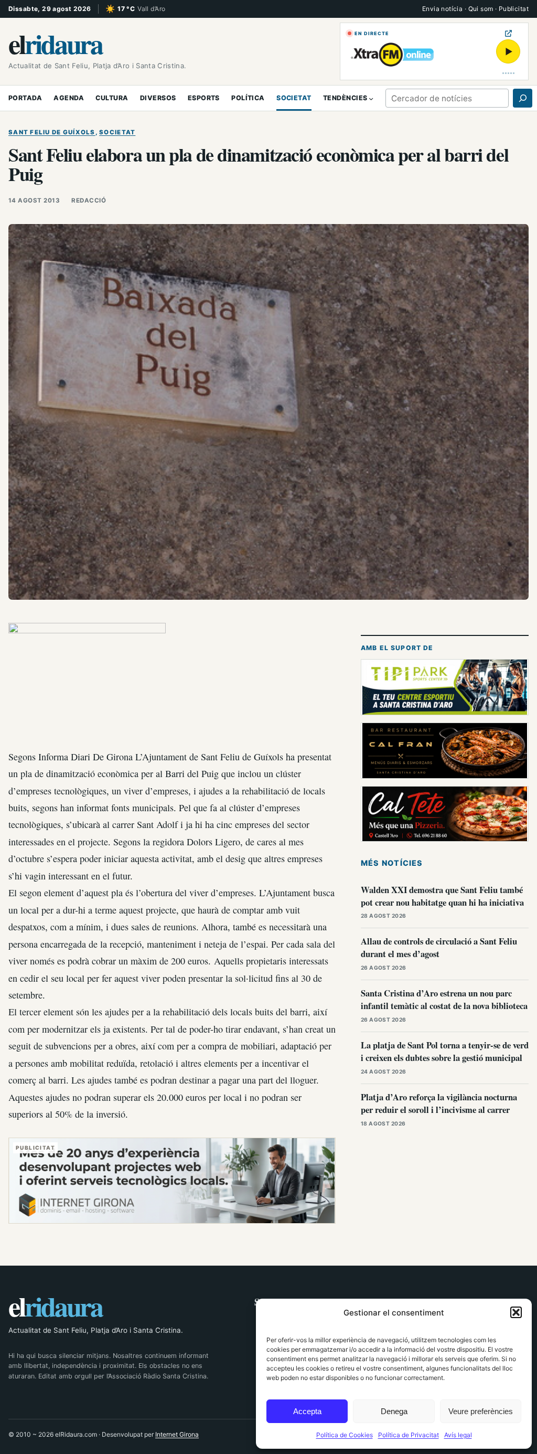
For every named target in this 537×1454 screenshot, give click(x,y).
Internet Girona (177, 1434)
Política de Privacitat (408, 1435)
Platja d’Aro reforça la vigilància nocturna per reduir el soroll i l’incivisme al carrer (439, 1103)
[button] (516, 1312)
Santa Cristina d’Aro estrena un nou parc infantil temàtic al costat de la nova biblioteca (444, 999)
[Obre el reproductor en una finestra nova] (508, 33)
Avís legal (458, 1435)
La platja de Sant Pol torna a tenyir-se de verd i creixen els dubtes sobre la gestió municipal (445, 1051)
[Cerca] (522, 98)
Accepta (307, 1411)
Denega (394, 1411)
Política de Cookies (344, 1435)
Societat (117, 132)
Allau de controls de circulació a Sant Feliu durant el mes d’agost (439, 947)
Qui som (480, 9)
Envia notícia (442, 9)
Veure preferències (480, 1411)
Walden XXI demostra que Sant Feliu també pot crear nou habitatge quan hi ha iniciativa (442, 896)
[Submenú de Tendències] (371, 97)
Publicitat (514, 9)
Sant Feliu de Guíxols (51, 132)
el (55, 43)
